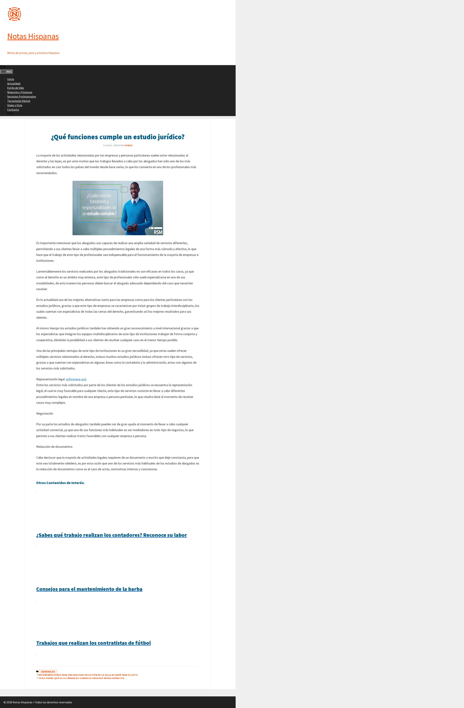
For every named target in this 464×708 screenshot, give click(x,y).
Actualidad (13, 83)
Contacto (13, 109)
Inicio (10, 79)
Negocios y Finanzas (19, 92)
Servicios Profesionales (21, 96)
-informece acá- (76, 379)
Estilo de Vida (15, 88)
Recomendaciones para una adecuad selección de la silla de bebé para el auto (88, 675)
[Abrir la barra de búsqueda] (3, 67)
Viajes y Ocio (14, 105)
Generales (48, 671)
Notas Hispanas (33, 36)
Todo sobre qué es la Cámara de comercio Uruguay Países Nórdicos (81, 678)
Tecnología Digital (18, 101)
